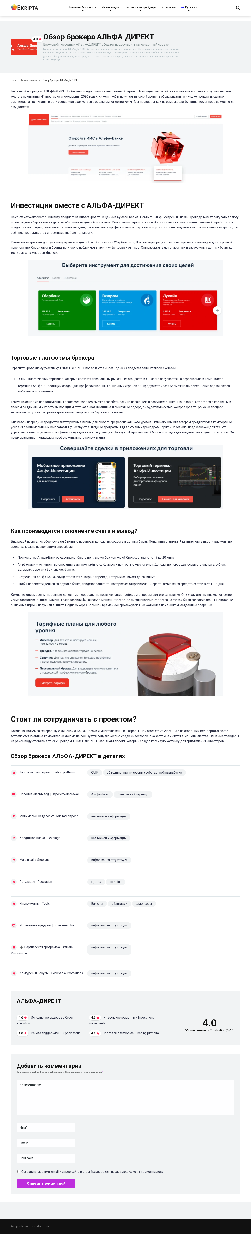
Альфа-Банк (100, 794)
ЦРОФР (115, 882)
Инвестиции (110, 7)
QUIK (94, 772)
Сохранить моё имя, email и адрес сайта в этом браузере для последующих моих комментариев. (92, 1172)
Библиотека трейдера (140, 7)
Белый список (29, 80)
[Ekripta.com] (24, 6)
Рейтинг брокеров (82, 7)
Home (14, 80)
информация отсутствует (109, 925)
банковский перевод (133, 794)
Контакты (168, 7)
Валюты (97, 903)
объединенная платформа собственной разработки (144, 772)
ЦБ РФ (96, 882)
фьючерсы (144, 903)
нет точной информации (108, 816)
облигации (119, 903)
